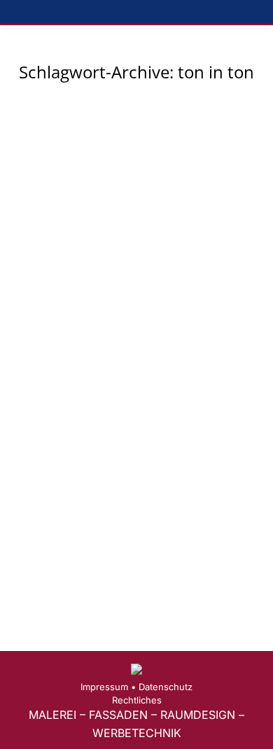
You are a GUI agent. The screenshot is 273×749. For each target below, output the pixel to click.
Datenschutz (165, 686)
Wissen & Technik (69, 364)
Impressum (104, 686)
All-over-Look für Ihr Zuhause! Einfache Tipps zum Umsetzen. (133, 327)
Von (155, 364)
